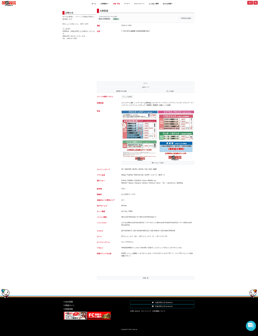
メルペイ (154, 175)
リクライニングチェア (137, 105)
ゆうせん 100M (126, 211)
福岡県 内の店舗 (121, 91)
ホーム (94, 4)
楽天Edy (180, 183)
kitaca (131, 183)
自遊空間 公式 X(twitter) (163, 302)
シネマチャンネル (144, 253)
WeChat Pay (138, 175)
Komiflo (144, 247)
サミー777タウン (127, 242)
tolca (158, 183)
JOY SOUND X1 (126, 230)
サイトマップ (146, 311)
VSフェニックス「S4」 (129, 236)
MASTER (128, 169)
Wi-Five (124, 205)
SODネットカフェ (154, 247)
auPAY (147, 175)
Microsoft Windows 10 (129, 217)
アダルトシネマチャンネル (172, 247)
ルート (146, 83)
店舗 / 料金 (116, 4)
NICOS (141, 169)
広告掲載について (158, 311)
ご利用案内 (103, 4)
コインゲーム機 (127, 103)
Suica (144, 180)
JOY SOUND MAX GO (141, 230)
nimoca (152, 183)
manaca (138, 183)
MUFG (135, 169)
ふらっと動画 (132, 253)
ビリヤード (157, 103)
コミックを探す (127, 97)
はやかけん (171, 183)
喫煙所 (149, 105)
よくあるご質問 (154, 4)
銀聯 (155, 169)
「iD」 (163, 183)
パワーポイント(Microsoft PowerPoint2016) (161, 222)
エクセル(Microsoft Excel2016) (132, 222)
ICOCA (123, 180)
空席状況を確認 (186, 18)
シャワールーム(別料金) (142, 103)
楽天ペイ (162, 175)
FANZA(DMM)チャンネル (130, 247)
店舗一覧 (145, 278)
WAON (150, 180)
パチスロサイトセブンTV (161, 253)
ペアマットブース (168, 103)
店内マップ (145, 87)
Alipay (123, 175)
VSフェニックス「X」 (147, 236)
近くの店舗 (170, 91)
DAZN (123, 253)
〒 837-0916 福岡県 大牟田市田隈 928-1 (135, 31)
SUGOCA (137, 180)
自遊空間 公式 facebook (163, 306)
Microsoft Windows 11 (148, 217)
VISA (150, 169)
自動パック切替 (165, 105)
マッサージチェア (182, 103)
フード (126, 4)
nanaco (145, 183)
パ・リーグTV (177, 253)
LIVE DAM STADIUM (168, 230)
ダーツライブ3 (162, 236)
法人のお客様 (167, 4)
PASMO (130, 180)
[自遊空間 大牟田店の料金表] (157, 135)
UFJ (146, 169)
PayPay (130, 175)
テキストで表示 (158, 163)
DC (122, 169)
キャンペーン (138, 4)
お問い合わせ (135, 311)
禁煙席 (155, 105)
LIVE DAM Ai (154, 230)
